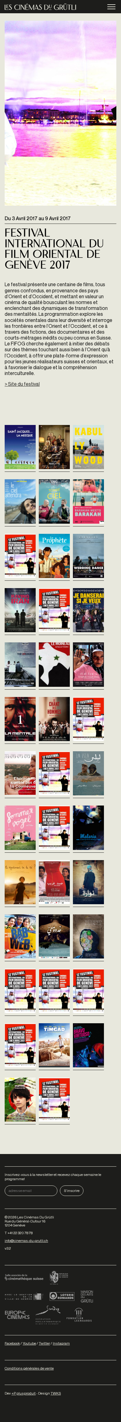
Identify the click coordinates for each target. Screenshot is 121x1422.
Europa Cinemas (17, 1315)
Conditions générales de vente (29, 1368)
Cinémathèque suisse (24, 1278)
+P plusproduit (23, 1393)
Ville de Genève (24, 1296)
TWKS (56, 1393)
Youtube (29, 1343)
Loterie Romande (62, 1296)
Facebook (12, 1343)
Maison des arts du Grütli (87, 1296)
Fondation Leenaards (79, 1315)
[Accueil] (40, 6)
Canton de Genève (59, 1278)
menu (111, 6)
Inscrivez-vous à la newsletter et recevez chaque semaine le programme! (53, 1177)
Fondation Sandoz (48, 1315)
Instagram (61, 1343)
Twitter (44, 1343)
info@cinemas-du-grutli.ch (26, 1240)
